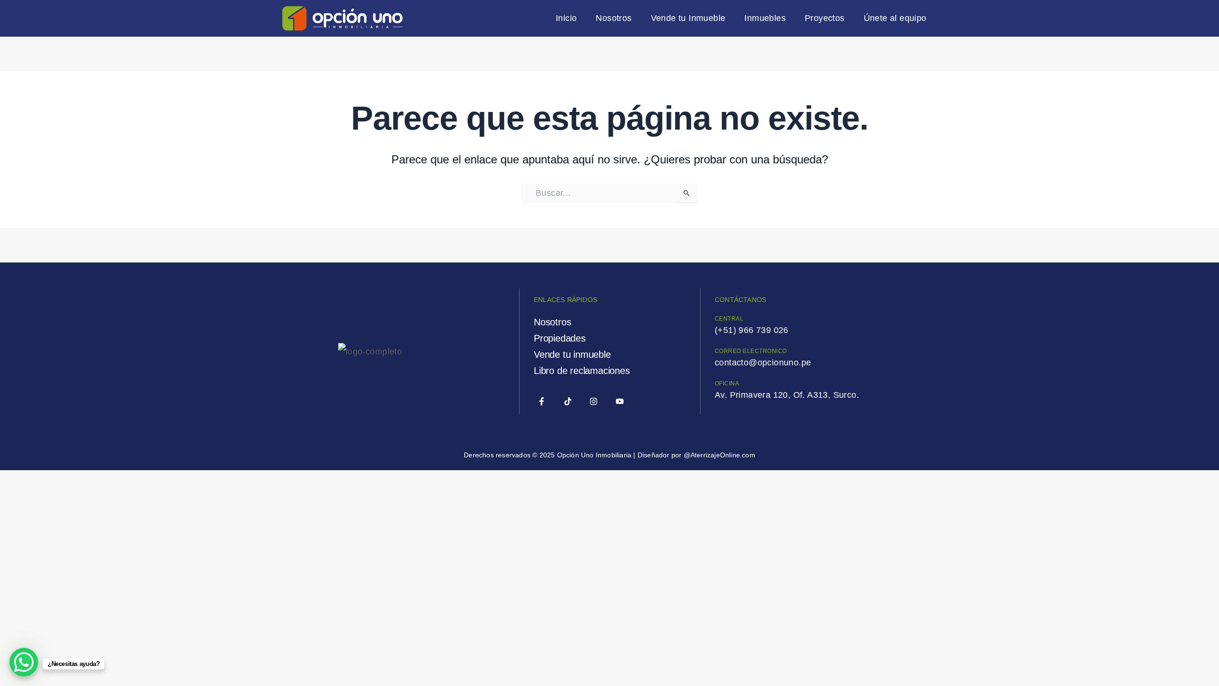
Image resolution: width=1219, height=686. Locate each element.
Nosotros (613, 18)
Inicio (566, 18)
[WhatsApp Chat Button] (24, 662)
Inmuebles (765, 18)
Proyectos (825, 18)
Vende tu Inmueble (688, 18)
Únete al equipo (895, 18)
